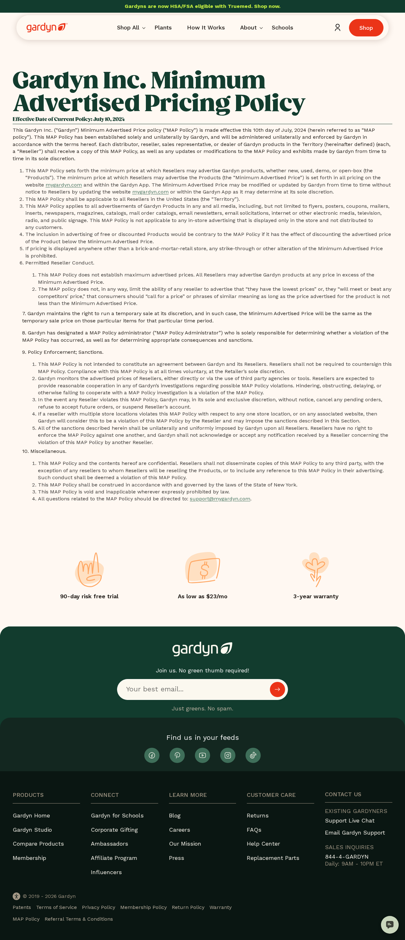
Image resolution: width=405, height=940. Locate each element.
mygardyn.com (64, 185)
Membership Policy (143, 907)
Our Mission (185, 843)
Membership (29, 857)
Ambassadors (109, 843)
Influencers (106, 872)
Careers (179, 829)
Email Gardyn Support (355, 832)
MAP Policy (26, 919)
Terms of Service (56, 907)
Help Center (263, 843)
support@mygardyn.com (220, 499)
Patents (22, 907)
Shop (366, 27)
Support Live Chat (350, 820)
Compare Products (38, 843)
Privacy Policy (98, 907)
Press (176, 857)
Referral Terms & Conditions (79, 919)
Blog (175, 815)
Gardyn (67, 896)
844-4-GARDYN (347, 856)
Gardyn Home (31, 815)
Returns (258, 815)
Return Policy (188, 907)
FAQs (254, 829)
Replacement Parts (273, 857)
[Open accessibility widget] (16, 896)
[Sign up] (277, 689)
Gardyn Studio (32, 829)
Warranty (220, 907)
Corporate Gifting (114, 829)
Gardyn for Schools (117, 815)
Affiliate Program (114, 857)
